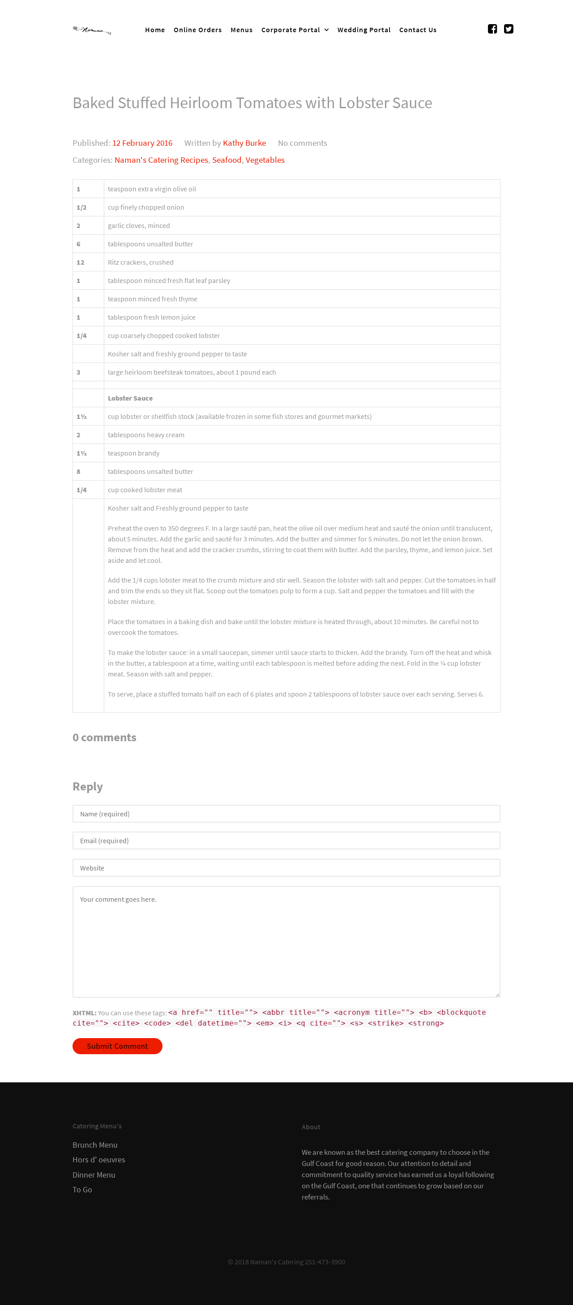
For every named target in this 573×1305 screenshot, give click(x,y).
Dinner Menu (94, 1175)
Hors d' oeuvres (99, 1160)
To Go (82, 1190)
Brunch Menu (95, 1145)
